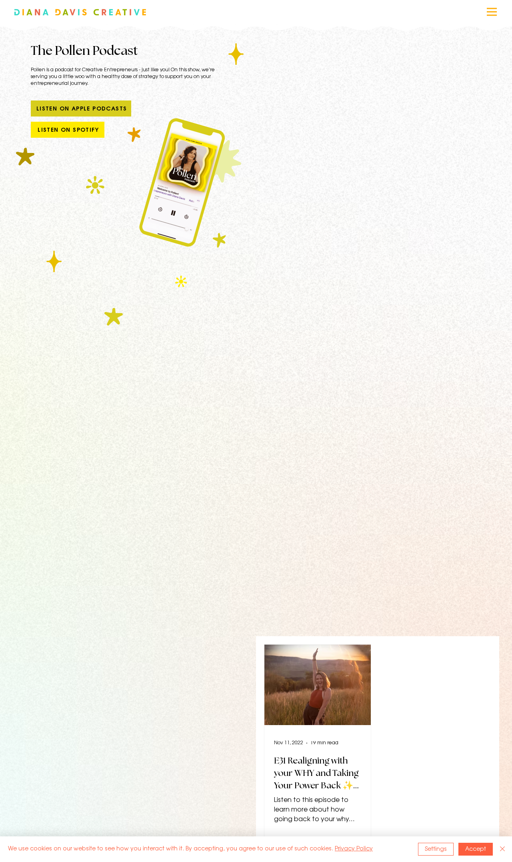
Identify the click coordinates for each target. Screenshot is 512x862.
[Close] (502, 849)
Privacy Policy (354, 849)
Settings (436, 849)
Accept (475, 849)
